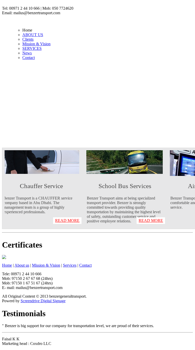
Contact (28, 57)
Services (69, 265)
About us (21, 265)
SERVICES (32, 48)
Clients (28, 39)
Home (7, 265)
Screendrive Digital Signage (43, 301)
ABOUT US (32, 35)
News (27, 53)
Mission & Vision (36, 44)
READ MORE (69, 220)
